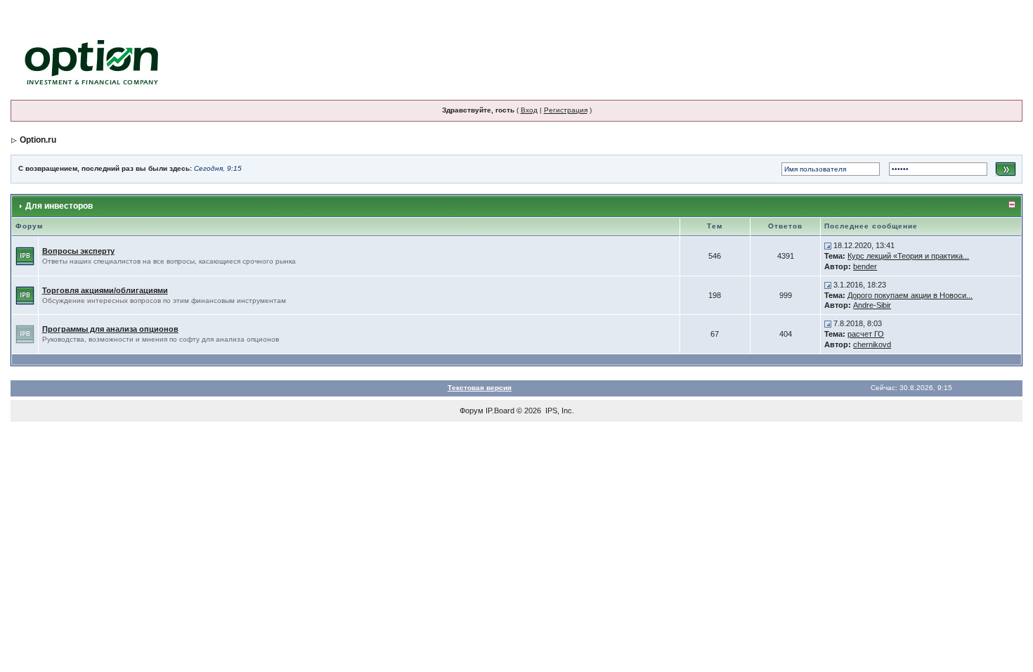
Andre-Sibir (872, 305)
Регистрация (565, 110)
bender (865, 266)
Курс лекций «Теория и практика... (908, 256)
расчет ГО (865, 334)
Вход (529, 110)
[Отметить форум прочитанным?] (24, 255)
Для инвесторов (59, 206)
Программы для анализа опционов (110, 329)
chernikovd (872, 344)
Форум (471, 410)
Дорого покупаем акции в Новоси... (910, 295)
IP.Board (500, 410)
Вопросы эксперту (78, 251)
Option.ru (38, 140)
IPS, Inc (558, 410)
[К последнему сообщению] (827, 245)
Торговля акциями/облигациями (105, 290)
